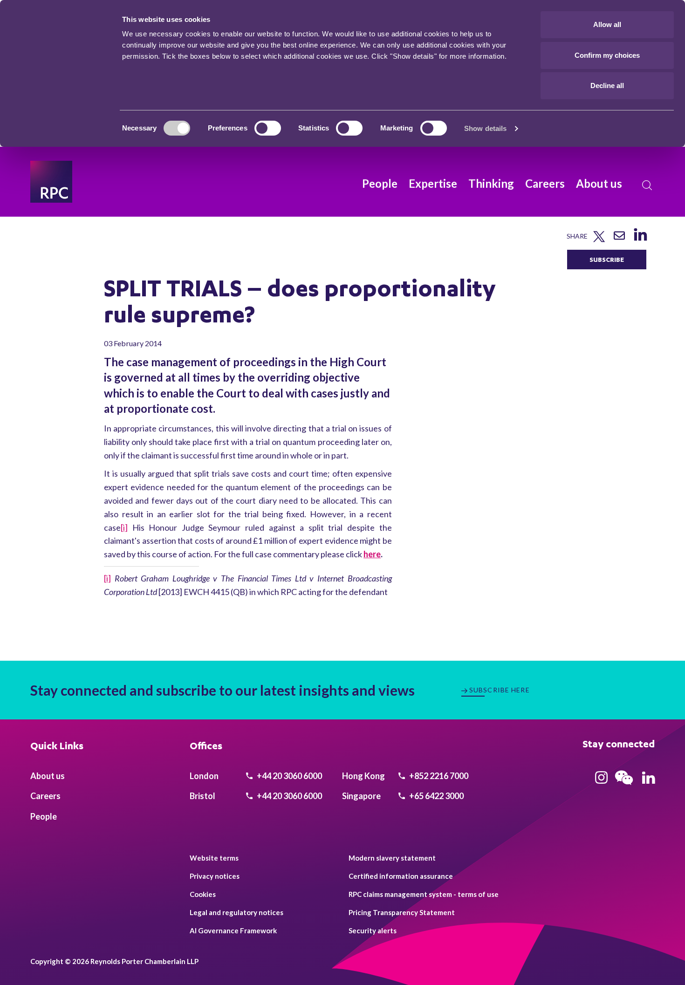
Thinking (491, 183)
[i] (124, 527)
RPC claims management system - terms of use (424, 894)
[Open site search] (647, 185)
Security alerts (373, 930)
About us (599, 183)
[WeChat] (624, 786)
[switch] (267, 128)
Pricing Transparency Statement (402, 912)
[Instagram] (601, 780)
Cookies (203, 894)
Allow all (607, 24)
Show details (485, 128)
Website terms (214, 858)
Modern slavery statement (392, 858)
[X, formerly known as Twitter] (599, 240)
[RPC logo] (51, 182)
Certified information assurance (401, 876)
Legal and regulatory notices (236, 912)
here (372, 554)
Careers (545, 183)
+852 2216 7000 (438, 776)
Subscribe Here (499, 690)
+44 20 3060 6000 (288, 776)
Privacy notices (215, 876)
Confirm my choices (607, 55)
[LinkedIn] (640, 241)
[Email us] (619, 239)
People (379, 183)
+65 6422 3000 (436, 796)
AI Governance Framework (233, 930)
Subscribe (606, 259)
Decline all (607, 85)
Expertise (433, 183)
